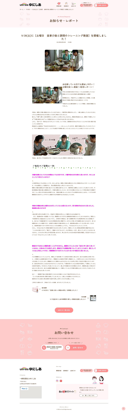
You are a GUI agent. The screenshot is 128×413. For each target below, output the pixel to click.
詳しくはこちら (89, 395)
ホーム (21, 9)
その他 (28, 9)
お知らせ (73, 371)
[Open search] (123, 409)
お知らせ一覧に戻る (64, 310)
